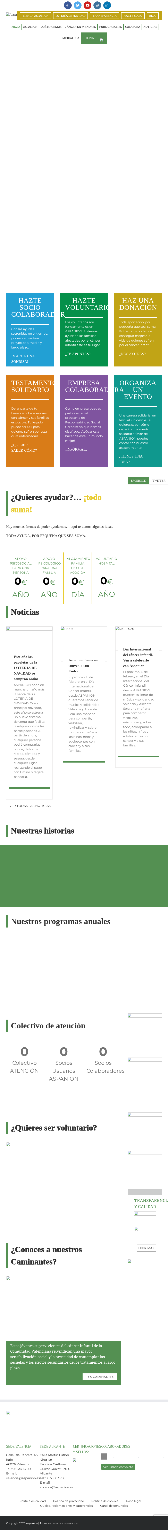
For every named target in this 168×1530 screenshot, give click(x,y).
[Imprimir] (145, 1114)
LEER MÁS (146, 1248)
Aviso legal (133, 1501)
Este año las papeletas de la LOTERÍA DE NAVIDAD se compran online (26, 668)
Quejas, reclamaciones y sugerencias (66, 1506)
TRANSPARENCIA (104, 16)
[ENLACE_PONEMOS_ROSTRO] (145, 1152)
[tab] (138, 480)
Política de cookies (104, 1501)
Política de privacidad (68, 1501)
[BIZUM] (145, 1015)
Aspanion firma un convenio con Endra (83, 665)
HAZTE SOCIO (133, 16)
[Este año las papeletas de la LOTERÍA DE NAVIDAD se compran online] (29, 642)
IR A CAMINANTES (100, 1377)
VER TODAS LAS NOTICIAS (30, 806)
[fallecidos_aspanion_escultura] (145, 1059)
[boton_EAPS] (145, 1261)
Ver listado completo (118, 1467)
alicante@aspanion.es (56, 1487)
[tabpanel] (145, 490)
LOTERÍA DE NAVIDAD (70, 16)
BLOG (152, 16)
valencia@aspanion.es (23, 1478)
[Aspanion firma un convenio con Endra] (84, 644)
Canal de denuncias (114, 1506)
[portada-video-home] (63, 1144)
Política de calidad (32, 1501)
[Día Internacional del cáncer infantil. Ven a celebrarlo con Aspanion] (139, 638)
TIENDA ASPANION (35, 16)
